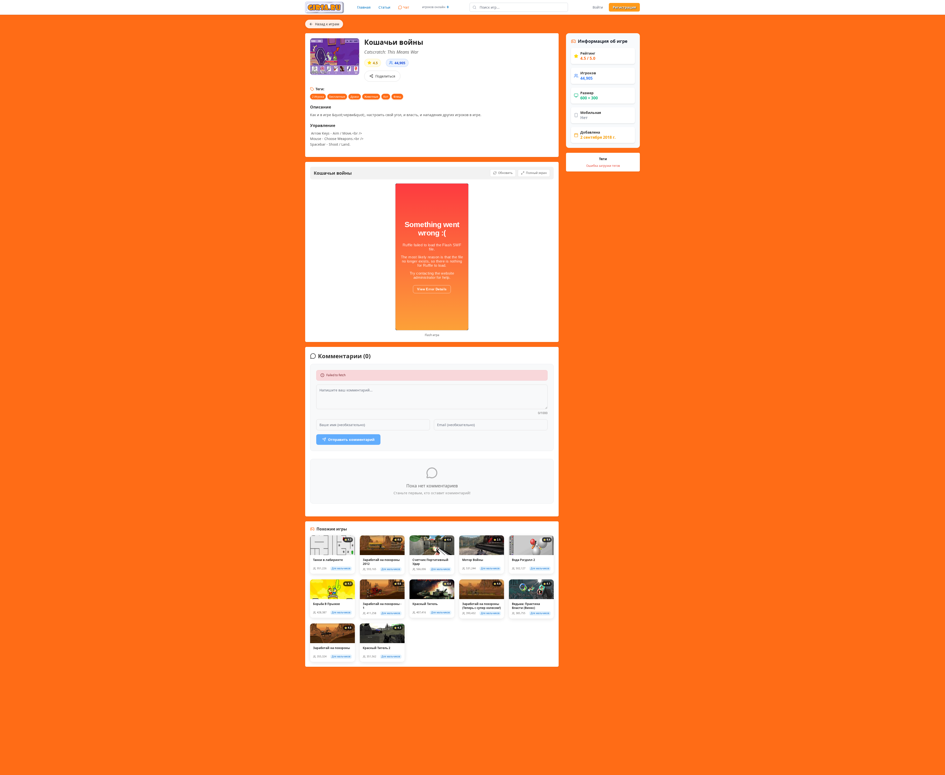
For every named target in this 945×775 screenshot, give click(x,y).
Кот (385, 96)
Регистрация (624, 7)
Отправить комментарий (351, 439)
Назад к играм (327, 24)
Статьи (384, 7)
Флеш (397, 96)
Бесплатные (337, 96)
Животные (371, 96)
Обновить (505, 173)
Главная (364, 7)
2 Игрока (318, 96)
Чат (406, 7)
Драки (354, 96)
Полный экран (536, 173)
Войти (598, 7)
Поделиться (385, 76)
